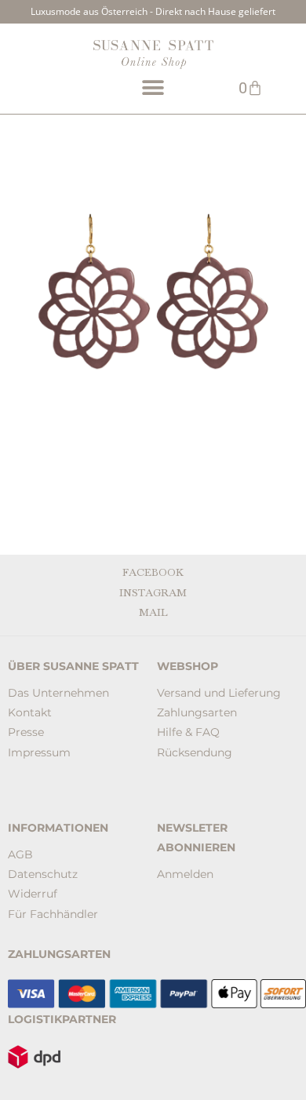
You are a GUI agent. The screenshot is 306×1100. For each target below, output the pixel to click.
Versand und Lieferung (219, 693)
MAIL (153, 612)
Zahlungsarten (197, 712)
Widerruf (32, 894)
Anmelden (185, 874)
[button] (152, 87)
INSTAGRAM (153, 593)
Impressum (39, 752)
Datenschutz (43, 874)
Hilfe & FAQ (188, 732)
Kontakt (30, 712)
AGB (20, 854)
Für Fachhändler (53, 914)
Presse (26, 732)
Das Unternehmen (58, 693)
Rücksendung (194, 752)
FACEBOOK (153, 572)
